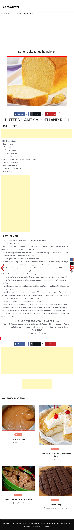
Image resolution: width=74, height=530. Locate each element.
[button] (72, 271)
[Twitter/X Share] (72, 263)
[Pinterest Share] (72, 267)
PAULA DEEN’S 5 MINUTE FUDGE (18, 500)
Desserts (18, 434)
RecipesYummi (10, 7)
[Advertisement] (37, 29)
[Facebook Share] (72, 259)
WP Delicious (65, 523)
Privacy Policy (46, 526)
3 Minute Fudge (56, 505)
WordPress (35, 526)
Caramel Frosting (18, 439)
